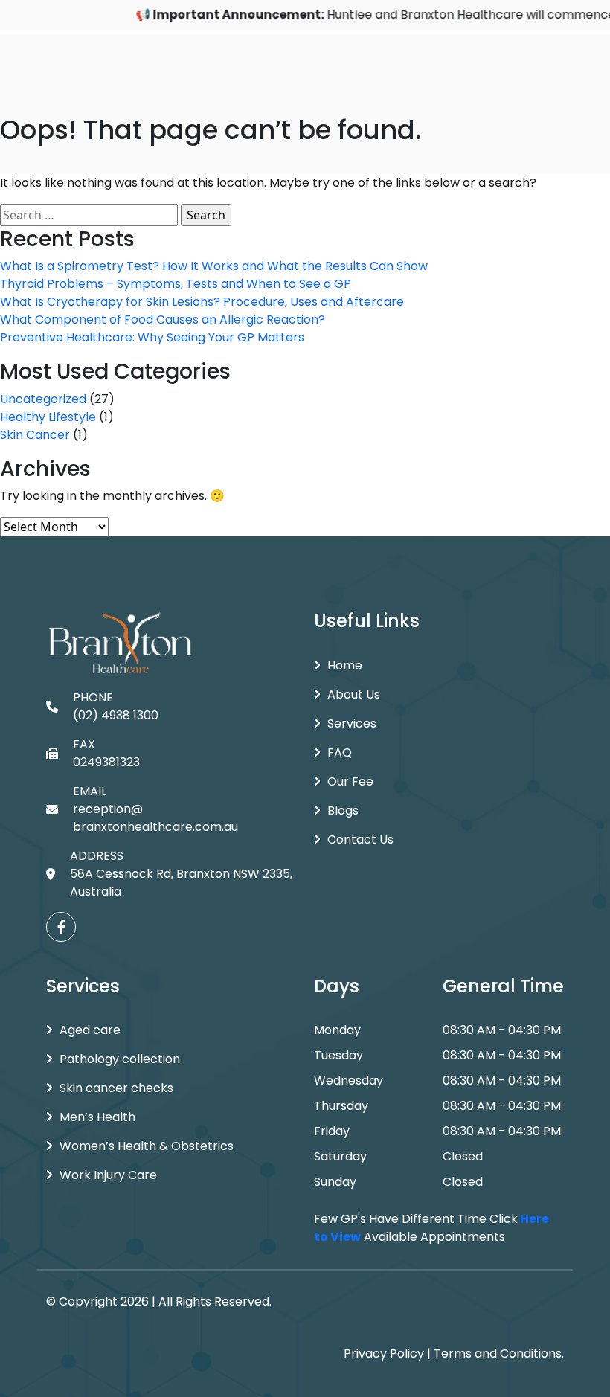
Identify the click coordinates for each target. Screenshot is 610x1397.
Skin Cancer (35, 434)
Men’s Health (97, 1116)
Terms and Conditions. (499, 1353)
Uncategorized (43, 399)
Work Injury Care (108, 1175)
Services (351, 723)
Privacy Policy (384, 1353)
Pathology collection (120, 1058)
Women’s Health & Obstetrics (147, 1145)
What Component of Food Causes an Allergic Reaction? (162, 319)
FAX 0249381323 (106, 753)
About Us (353, 694)
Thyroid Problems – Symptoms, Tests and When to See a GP (175, 283)
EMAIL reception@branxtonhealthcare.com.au (155, 809)
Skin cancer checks (116, 1087)
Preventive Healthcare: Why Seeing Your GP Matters (152, 337)
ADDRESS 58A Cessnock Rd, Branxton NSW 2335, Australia (181, 873)
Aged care (90, 1029)
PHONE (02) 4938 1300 (115, 706)
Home (344, 665)
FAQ (339, 752)
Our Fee (350, 781)
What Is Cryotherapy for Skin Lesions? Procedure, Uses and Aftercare (202, 301)
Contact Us (360, 839)
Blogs (343, 810)
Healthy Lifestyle (48, 416)
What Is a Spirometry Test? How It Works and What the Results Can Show (214, 265)
